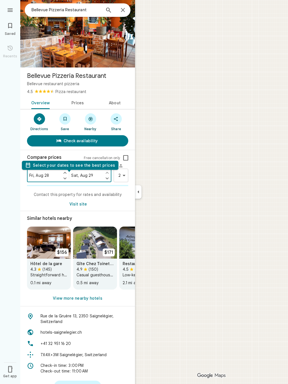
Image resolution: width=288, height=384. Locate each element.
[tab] (39, 102)
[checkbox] (125, 158)
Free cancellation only (102, 158)
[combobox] (66, 9)
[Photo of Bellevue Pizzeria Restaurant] (77, 33)
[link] (49, 258)
